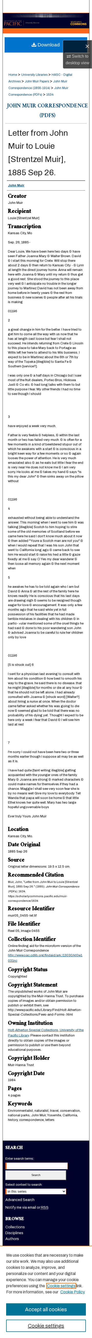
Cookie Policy (72, 1292)
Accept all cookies (46, 1309)
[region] (46, 1292)
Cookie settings (61, 1286)
